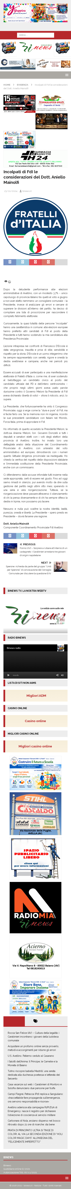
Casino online (36, 721)
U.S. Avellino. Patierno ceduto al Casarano (31, 1055)
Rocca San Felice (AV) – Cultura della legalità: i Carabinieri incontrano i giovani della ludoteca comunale (33, 1037)
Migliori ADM (36, 695)
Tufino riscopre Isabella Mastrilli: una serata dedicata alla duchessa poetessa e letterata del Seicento (34, 1075)
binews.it (27, 191)
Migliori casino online (36, 746)
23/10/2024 (10, 191)
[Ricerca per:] (35, 35)
